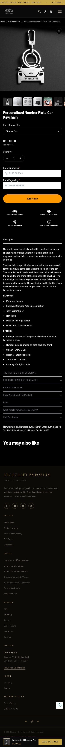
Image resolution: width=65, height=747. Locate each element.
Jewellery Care (10, 593)
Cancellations (10, 625)
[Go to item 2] (17, 102)
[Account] (45, 11)
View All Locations (14, 668)
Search (7, 688)
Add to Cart (50, 741)
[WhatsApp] (31, 506)
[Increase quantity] (20, 158)
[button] (39, 11)
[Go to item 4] (37, 102)
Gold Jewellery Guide (13, 565)
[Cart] (51, 11)
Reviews (7, 636)
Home (2, 21)
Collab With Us (11, 708)
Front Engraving (11, 168)
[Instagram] (15, 506)
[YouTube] (23, 506)
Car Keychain (14, 21)
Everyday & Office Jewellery (16, 560)
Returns (7, 620)
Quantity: (7, 151)
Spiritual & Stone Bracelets (15, 571)
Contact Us (9, 631)
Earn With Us (10, 703)
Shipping (8, 614)
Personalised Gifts (12, 587)
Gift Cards (8, 539)
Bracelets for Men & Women (16, 576)
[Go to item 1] (7, 102)
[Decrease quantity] (7, 158)
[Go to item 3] (27, 102)
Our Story (8, 682)
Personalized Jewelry (13, 533)
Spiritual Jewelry (11, 528)
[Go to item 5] (48, 102)
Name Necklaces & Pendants (17, 582)
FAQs (6, 609)
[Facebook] (6, 506)
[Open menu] (59, 11)
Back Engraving (10, 180)
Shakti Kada (9, 522)
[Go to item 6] (58, 102)
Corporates (8, 544)
